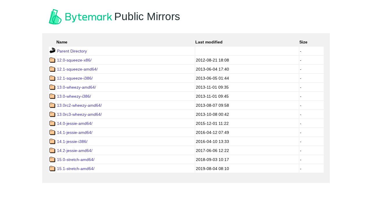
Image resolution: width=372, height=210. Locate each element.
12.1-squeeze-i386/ (75, 78)
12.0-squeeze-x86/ (74, 60)
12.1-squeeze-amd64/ (77, 69)
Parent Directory (72, 51)
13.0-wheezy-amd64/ (76, 87)
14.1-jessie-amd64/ (74, 132)
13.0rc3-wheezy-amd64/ (79, 114)
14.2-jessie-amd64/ (74, 150)
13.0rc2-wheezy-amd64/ (79, 105)
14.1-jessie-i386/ (72, 141)
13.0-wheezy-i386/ (74, 96)
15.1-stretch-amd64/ (75, 168)
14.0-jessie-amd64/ (74, 123)
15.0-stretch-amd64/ (75, 159)
